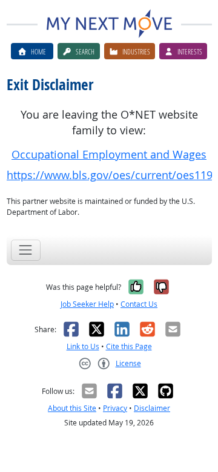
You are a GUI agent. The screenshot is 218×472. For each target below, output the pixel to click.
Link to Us (83, 346)
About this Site (72, 408)
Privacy (115, 408)
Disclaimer (152, 408)
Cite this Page (129, 346)
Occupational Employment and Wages (109, 155)
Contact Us (139, 304)
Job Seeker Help (87, 304)
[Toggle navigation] (26, 250)
